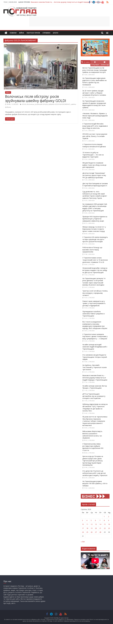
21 (100, 528)
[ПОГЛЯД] (5, 33)
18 (87, 528)
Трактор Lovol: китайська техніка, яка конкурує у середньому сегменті (95, 293)
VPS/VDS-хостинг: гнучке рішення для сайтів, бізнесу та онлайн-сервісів (94, 136)
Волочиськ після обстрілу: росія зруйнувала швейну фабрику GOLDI (35, 98)
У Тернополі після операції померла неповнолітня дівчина (94, 145)
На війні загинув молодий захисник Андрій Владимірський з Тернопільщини (94, 347)
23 (109, 528)
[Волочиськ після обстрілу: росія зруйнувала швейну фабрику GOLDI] (40, 45)
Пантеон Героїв (33, 33)
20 (96, 528)
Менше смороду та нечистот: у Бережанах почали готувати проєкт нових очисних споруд (94, 229)
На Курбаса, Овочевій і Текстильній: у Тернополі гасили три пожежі (94, 367)
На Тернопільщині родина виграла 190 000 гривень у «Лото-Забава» (95, 483)
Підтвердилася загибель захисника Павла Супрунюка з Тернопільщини (93, 313)
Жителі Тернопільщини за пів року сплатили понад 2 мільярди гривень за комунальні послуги (94, 70)
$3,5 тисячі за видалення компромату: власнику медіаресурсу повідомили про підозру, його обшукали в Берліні (94, 325)
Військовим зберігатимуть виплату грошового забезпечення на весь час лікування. (92, 434)
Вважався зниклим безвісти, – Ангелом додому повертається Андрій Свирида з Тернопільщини (67, 2)
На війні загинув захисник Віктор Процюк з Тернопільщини (94, 387)
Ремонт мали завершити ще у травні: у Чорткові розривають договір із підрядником (93, 303)
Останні (86, 62)
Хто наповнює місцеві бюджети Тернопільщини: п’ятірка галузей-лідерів (94, 357)
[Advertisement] (69, 21)
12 (91, 524)
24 (83, 532)
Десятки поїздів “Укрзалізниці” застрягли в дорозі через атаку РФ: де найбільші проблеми (94, 175)
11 (87, 524)
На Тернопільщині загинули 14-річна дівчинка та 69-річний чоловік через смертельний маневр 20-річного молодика (94, 281)
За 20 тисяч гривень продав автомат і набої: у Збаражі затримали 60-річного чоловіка (94, 93)
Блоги (55, 33)
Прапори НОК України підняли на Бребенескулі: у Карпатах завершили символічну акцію (94, 219)
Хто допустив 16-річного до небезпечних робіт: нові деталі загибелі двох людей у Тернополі (94, 473)
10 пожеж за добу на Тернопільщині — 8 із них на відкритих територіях (93, 154)
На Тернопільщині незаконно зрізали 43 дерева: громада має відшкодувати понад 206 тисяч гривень (94, 104)
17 (83, 528)
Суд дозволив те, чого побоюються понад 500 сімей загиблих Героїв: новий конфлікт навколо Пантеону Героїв (94, 195)
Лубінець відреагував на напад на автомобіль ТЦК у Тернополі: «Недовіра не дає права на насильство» (95, 407)
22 (105, 528)
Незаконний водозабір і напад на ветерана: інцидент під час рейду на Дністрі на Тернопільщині (94, 270)
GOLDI (24, 104)
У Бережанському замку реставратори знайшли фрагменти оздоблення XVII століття (92, 447)
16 (109, 524)
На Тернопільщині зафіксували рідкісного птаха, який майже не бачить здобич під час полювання (94, 81)
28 (100, 532)
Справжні (46, 33)
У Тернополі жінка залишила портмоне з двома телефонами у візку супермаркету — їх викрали (94, 336)
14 (100, 524)
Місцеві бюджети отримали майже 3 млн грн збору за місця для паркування (94, 165)
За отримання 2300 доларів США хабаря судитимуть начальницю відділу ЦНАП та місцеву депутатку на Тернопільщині (94, 207)
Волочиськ (30, 104)
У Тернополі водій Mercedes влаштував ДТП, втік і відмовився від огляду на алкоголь (95, 126)
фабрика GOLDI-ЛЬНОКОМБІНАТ (59, 104)
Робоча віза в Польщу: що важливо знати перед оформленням (92, 249)
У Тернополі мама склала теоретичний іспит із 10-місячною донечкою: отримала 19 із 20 (95, 260)
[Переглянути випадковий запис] (107, 33)
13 (96, 524)
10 (83, 524)
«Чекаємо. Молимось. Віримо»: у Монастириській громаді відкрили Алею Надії (95, 115)
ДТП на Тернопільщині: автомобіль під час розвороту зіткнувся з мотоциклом (93, 396)
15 (105, 524)
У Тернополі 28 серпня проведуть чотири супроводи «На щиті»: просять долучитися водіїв (95, 239)
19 (91, 528)
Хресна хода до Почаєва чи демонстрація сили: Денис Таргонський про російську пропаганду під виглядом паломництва (92, 460)
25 (87, 532)
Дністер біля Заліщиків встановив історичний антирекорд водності (95, 184)
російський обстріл (41, 104)
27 (96, 532)
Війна (21, 33)
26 (91, 532)
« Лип (83, 542)
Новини (13, 33)
